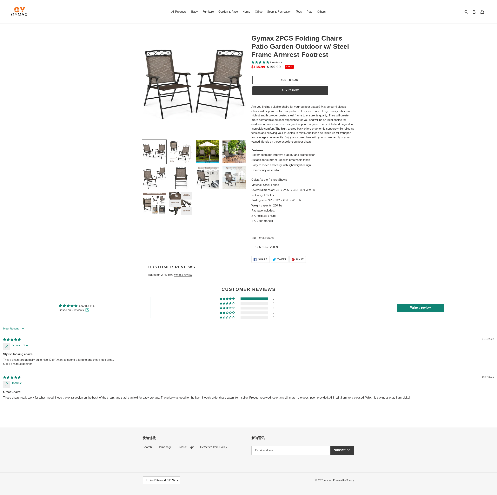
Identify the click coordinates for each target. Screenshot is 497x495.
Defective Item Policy (213, 447)
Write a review (183, 274)
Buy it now (290, 90)
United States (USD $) (160, 480)
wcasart (328, 480)
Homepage (165, 447)
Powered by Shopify (343, 480)
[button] (260, 62)
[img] (12, 339)
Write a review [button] (420, 307)
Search (147, 447)
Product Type (185, 447)
